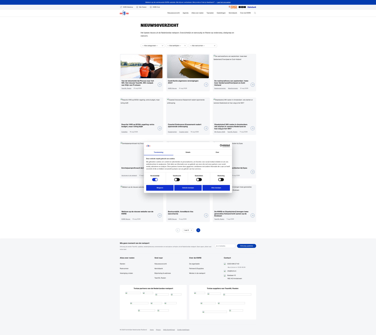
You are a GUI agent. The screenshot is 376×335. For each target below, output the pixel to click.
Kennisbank (233, 13)
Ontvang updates (246, 246)
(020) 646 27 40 (233, 264)
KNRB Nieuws (172, 88)
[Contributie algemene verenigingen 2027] (206, 85)
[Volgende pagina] (198, 230)
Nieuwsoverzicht (173, 13)
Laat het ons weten (224, 2)
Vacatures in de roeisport (129, 175)
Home (152, 330)
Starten (122, 264)
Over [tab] (217, 152)
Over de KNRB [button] (245, 13)
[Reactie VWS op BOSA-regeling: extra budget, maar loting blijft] (160, 128)
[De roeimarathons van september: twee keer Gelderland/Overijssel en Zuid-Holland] (253, 85)
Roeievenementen (220, 88)
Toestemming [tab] (158, 152)
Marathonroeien (233, 88)
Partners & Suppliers (196, 268)
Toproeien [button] (210, 13)
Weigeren (160, 188)
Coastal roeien (183, 132)
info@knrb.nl (231, 271)
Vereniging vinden (126, 273)
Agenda (185, 13)
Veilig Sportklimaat (169, 330)
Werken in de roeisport (197, 273)
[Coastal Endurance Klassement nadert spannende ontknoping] (206, 128)
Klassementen (172, 132)
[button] (255, 13)
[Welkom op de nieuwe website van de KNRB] (160, 215)
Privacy (158, 330)
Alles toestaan (216, 188)
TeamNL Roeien (126, 88)
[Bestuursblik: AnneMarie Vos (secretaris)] (206, 215)
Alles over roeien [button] (197, 13)
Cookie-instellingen (183, 330)
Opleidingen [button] (221, 13)
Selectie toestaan (188, 188)
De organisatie (194, 264)
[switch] (177, 179)
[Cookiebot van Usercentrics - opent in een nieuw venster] (221, 145)
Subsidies (124, 132)
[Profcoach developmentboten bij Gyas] (253, 172)
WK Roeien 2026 (219, 132)
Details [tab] (188, 152)
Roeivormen (124, 268)
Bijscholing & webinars (163, 273)
